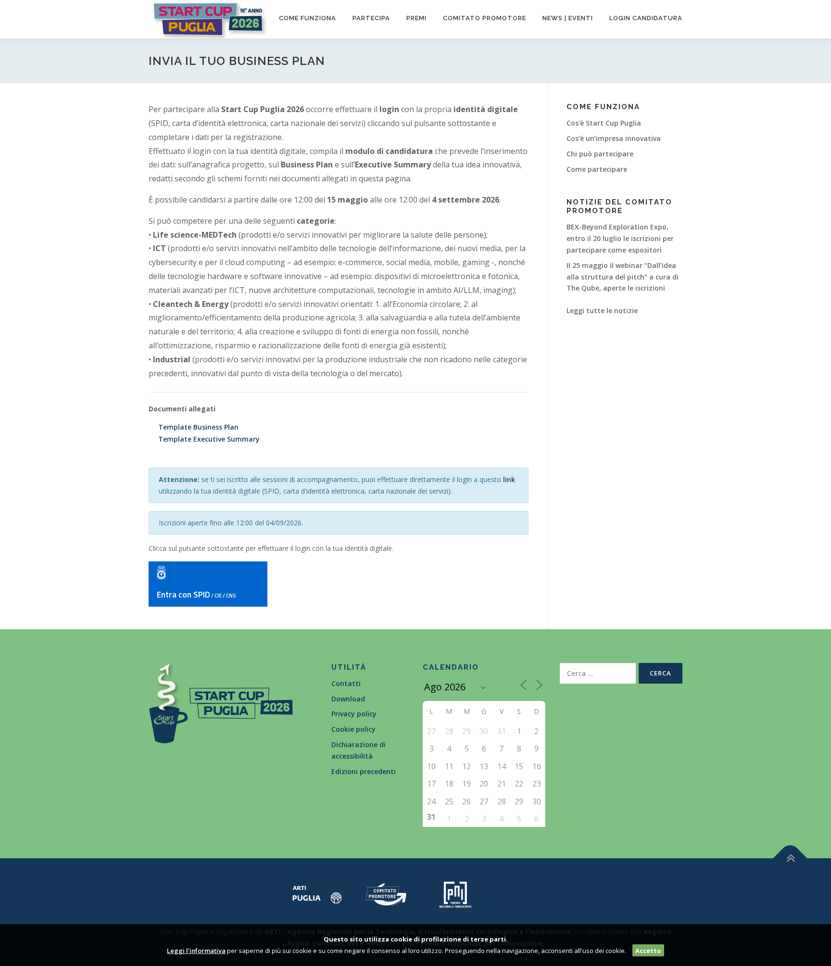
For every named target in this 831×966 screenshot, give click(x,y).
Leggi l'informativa (196, 950)
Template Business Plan (198, 427)
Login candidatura (645, 18)
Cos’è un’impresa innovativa (614, 138)
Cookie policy (353, 729)
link (509, 479)
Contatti (346, 683)
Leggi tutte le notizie (602, 310)
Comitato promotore (484, 18)
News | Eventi (567, 18)
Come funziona (307, 18)
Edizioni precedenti (363, 771)
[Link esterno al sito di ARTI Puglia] (317, 893)
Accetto (648, 950)
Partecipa (371, 18)
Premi (416, 18)
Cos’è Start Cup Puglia (604, 122)
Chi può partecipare (600, 153)
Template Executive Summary (209, 439)
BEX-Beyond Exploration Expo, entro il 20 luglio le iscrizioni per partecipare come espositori (620, 238)
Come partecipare (597, 169)
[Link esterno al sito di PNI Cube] (455, 893)
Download (348, 698)
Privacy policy (354, 713)
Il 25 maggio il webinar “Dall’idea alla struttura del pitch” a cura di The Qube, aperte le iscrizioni (623, 277)
